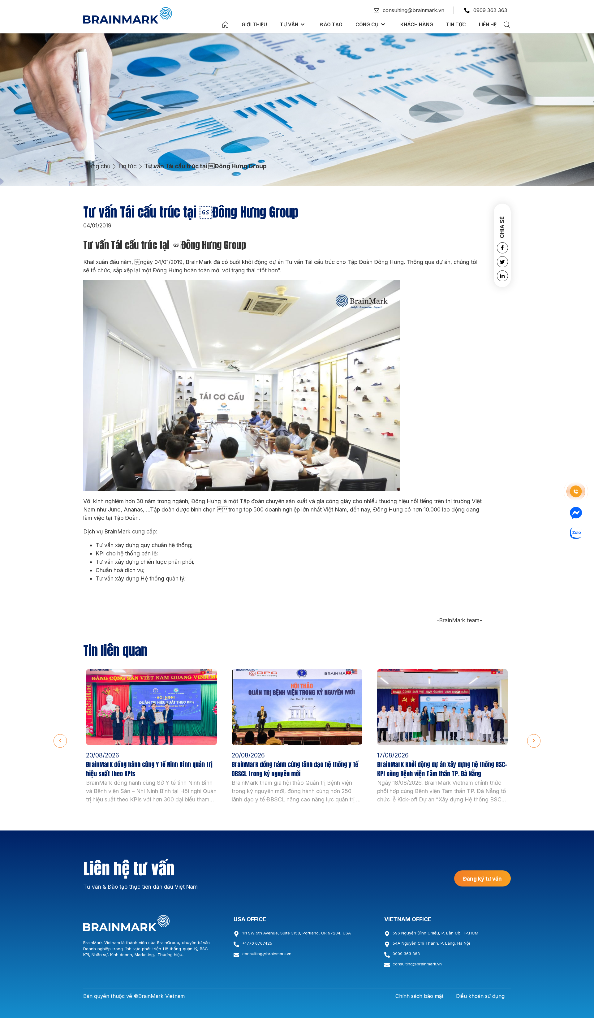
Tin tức (456, 25)
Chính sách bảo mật (419, 996)
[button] (60, 741)
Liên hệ (488, 25)
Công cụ (366, 25)
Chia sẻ (502, 227)
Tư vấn (289, 25)
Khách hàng (416, 25)
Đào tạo (331, 25)
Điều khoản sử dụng (480, 996)
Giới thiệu (254, 25)
